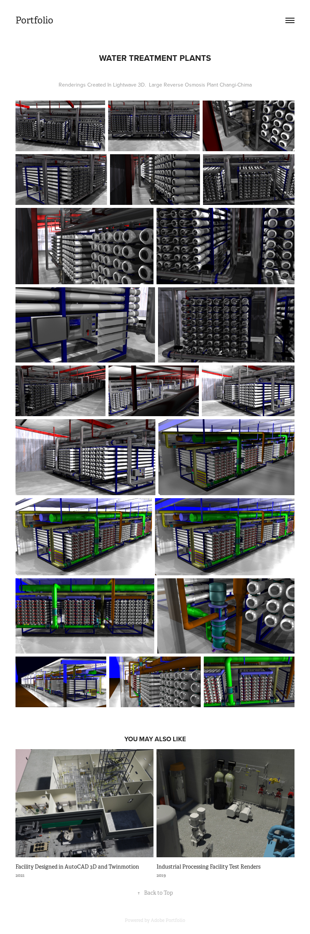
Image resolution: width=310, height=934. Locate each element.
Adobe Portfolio (168, 920)
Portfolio (34, 20)
